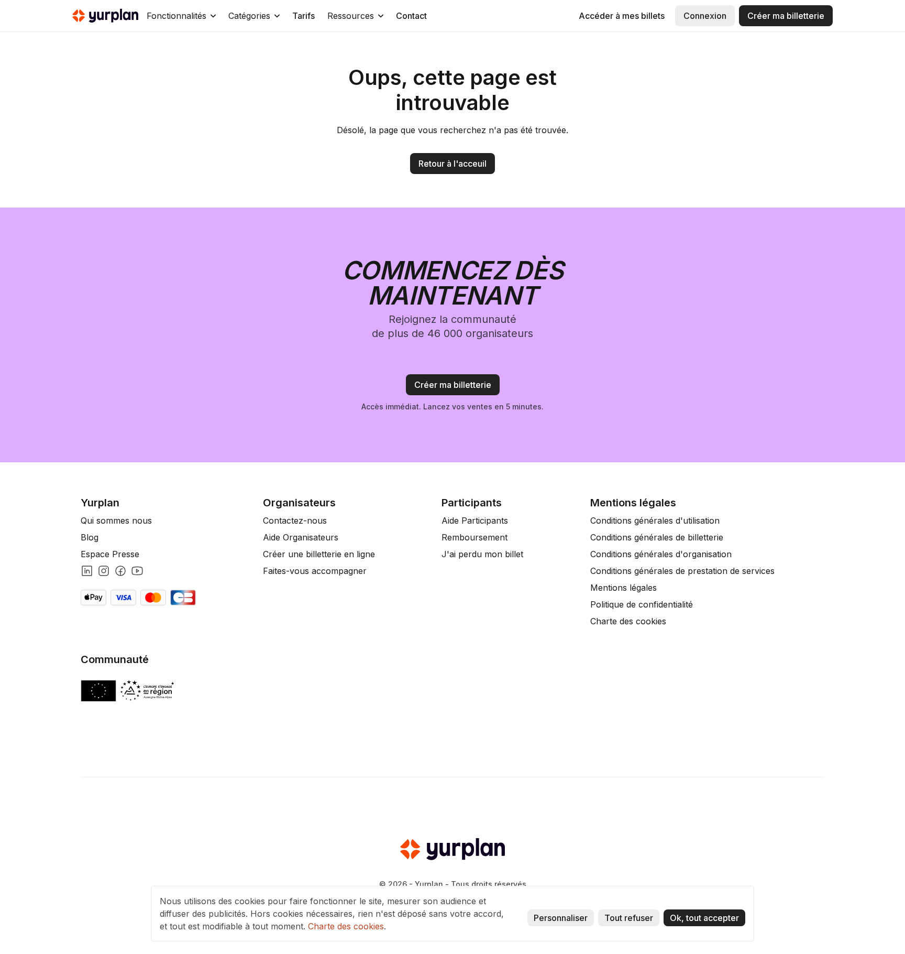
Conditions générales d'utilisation (655, 520)
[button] (181, 15)
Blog (89, 537)
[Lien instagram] (103, 571)
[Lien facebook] (120, 571)
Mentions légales (623, 587)
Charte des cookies (628, 621)
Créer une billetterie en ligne (319, 554)
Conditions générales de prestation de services (682, 571)
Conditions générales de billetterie (656, 537)
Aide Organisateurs (300, 537)
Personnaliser (561, 918)
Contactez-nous (295, 520)
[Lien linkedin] (87, 571)
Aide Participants (475, 520)
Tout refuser (628, 918)
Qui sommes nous (116, 520)
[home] (105, 15)
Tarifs (303, 15)
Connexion (704, 15)
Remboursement (474, 537)
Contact (411, 15)
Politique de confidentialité (641, 604)
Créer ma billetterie (785, 15)
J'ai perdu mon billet (482, 554)
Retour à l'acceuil (452, 163)
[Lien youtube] (137, 571)
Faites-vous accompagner (315, 571)
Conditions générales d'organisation (661, 554)
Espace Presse (110, 554)
